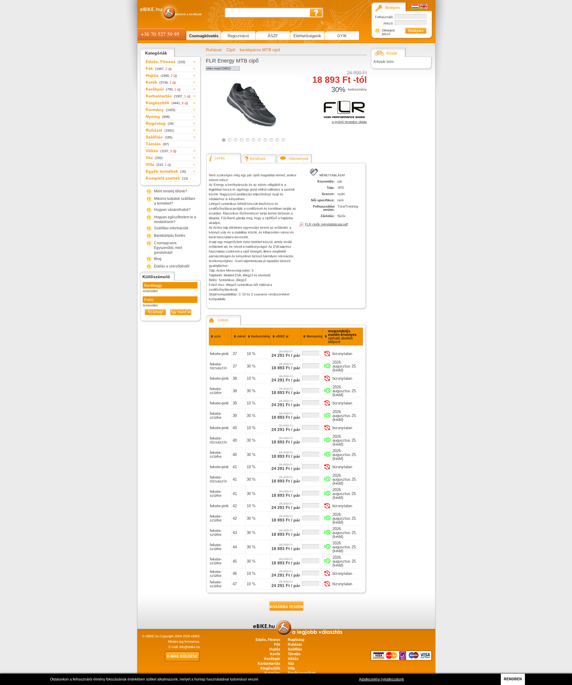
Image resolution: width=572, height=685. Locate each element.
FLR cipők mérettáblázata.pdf (326, 224)
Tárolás (157, 144)
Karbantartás (168, 96)
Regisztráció (238, 36)
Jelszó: (388, 23)
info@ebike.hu (189, 647)
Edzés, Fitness (165, 62)
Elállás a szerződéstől (171, 266)
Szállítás (159, 137)
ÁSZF (273, 36)
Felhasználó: (384, 17)
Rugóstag (160, 123)
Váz (154, 157)
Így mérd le (180, 312)
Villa (158, 164)
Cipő (230, 49)
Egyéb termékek (166, 171)
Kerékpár (163, 89)
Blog (157, 259)
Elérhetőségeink (307, 36)
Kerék (161, 82)
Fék (159, 68)
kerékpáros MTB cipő (260, 49)
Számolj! (155, 312)
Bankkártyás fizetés (169, 235)
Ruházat (160, 130)
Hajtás (161, 75)
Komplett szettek (167, 178)
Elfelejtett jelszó (388, 32)
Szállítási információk (171, 228)
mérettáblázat (332, 175)
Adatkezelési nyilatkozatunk (381, 679)
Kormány (160, 110)
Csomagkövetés (203, 36)
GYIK (342, 36)
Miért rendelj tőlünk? (170, 191)
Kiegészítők (167, 103)
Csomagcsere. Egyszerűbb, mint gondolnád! (168, 248)
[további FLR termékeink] (344, 118)
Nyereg (158, 116)
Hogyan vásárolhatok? (172, 210)
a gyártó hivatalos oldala (349, 122)
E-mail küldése (182, 656)
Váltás (161, 151)
